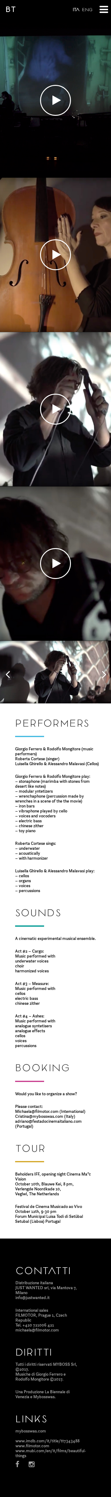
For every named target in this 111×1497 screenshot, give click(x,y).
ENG (87, 10)
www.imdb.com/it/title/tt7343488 (47, 1441)
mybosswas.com (30, 1431)
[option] (55, 672)
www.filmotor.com (32, 1446)
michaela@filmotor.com (37, 1330)
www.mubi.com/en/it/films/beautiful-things (50, 1453)
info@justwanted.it (32, 1297)
